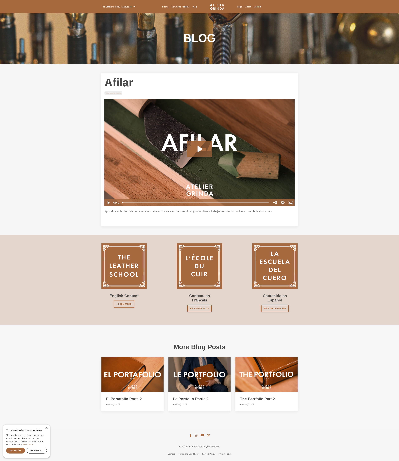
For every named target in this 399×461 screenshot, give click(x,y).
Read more (28, 444)
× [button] (46, 428)
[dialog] (26, 441)
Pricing (165, 6)
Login (239, 6)
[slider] (196, 202)
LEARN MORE (124, 304)
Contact (257, 6)
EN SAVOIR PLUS (199, 308)
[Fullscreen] (291, 202)
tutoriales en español (113, 93)
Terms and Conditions (188, 453)
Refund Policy (208, 453)
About (248, 6)
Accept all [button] (16, 450)
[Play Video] (108, 202)
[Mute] (275, 202)
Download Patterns (180, 6)
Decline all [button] (36, 450)
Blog (194, 6)
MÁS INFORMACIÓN (275, 308)
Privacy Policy (225, 453)
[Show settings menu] (283, 202)
